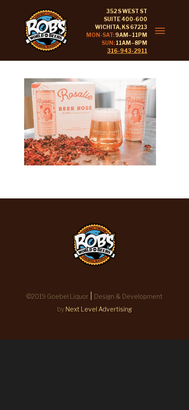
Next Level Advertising (98, 309)
